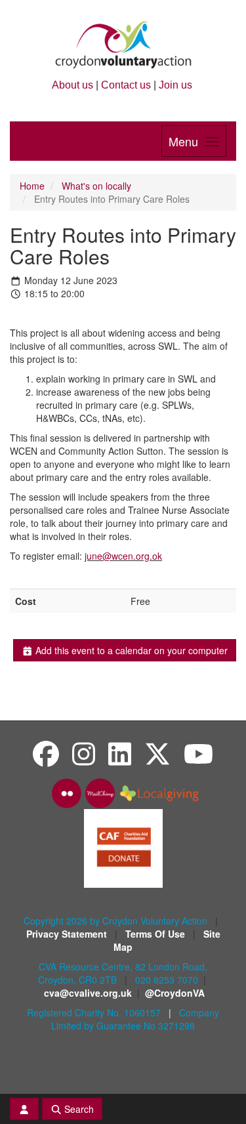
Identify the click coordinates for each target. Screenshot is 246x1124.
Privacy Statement (68, 933)
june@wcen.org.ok (123, 555)
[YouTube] (198, 753)
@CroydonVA (175, 992)
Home (32, 185)
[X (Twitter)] (157, 753)
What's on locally (96, 185)
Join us (175, 85)
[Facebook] (46, 753)
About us (72, 85)
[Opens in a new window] (123, 847)
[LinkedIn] (119, 753)
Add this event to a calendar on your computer (130, 650)
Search (78, 1108)
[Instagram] (83, 753)
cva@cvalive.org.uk (88, 992)
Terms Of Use (156, 933)
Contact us (126, 85)
